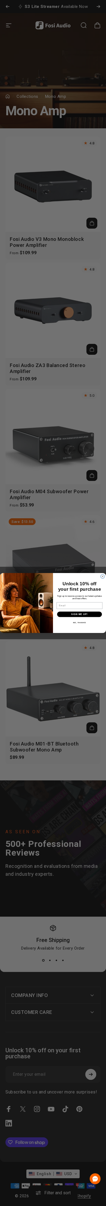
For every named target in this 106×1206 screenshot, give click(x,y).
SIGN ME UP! (79, 614)
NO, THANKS (79, 622)
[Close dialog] (103, 576)
